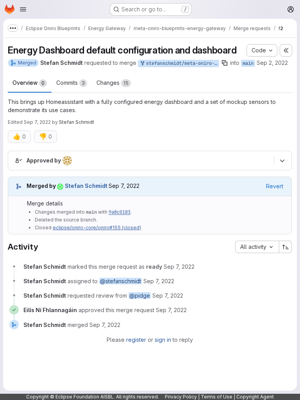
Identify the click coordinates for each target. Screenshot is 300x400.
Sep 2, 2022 (272, 62)
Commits (70, 82)
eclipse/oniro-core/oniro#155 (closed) (97, 227)
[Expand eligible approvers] (282, 160)
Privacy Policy (181, 397)
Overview (28, 82)
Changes (112, 82)
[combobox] (257, 247)
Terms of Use (216, 397)
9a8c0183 (119, 212)
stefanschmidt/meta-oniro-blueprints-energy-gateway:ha (181, 63)
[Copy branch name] (224, 63)
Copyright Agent (255, 397)
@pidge (139, 295)
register (136, 339)
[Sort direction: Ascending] (285, 247)
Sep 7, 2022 (37, 122)
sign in (163, 339)
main (248, 63)
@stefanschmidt (120, 281)
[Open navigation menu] (23, 9)
